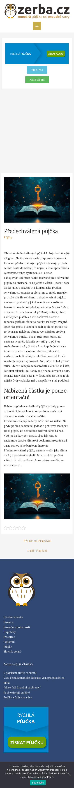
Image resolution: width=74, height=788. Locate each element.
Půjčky (8, 237)
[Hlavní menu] (37, 26)
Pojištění (9, 641)
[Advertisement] (37, 130)
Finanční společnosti (17, 627)
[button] (37, 79)
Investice (9, 637)
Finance (8, 622)
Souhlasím (38, 782)
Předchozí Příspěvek (37, 540)
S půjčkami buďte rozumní (20, 673)
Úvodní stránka (13, 617)
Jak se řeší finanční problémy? (22, 687)
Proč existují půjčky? (17, 692)
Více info (37, 70)
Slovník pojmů (12, 651)
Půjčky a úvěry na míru (18, 697)
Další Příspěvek (37, 550)
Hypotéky (10, 632)
